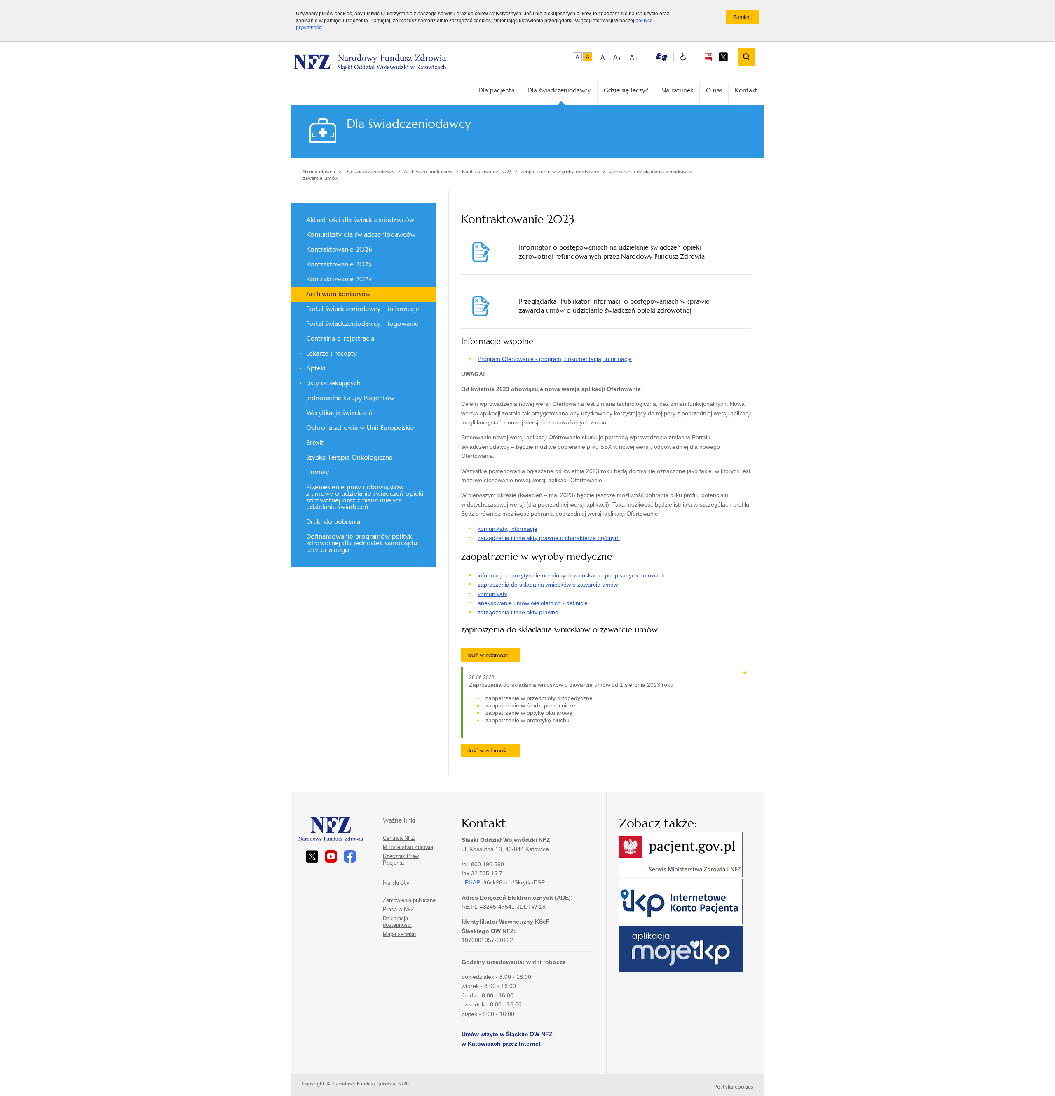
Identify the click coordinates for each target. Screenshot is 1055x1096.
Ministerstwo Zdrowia (408, 847)
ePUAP (471, 882)
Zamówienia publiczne (409, 900)
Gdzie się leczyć (626, 90)
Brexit (315, 442)
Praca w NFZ (398, 909)
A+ (617, 57)
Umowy (317, 472)
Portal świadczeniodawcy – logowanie (362, 323)
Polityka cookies (733, 1086)
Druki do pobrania (333, 521)
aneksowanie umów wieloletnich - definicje (533, 603)
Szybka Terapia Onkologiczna (349, 457)
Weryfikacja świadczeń (339, 412)
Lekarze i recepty (331, 353)
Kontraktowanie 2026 (339, 249)
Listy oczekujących (333, 383)
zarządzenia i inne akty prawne (518, 612)
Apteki (316, 368)
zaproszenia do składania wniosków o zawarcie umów (548, 584)
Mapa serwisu (399, 934)
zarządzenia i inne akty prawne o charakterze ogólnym (549, 538)
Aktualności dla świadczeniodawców (360, 219)
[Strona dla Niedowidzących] (683, 57)
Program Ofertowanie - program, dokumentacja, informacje (555, 359)
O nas (714, 90)
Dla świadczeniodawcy (559, 90)
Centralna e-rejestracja (340, 338)
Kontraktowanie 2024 (339, 279)
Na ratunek (677, 90)
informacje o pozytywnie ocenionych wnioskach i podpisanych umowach (571, 575)
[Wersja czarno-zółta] (587, 56)
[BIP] (708, 56)
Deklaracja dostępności (397, 921)
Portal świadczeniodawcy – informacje (363, 308)
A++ (636, 57)
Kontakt (746, 90)
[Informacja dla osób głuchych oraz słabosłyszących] (661, 56)
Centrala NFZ (399, 838)
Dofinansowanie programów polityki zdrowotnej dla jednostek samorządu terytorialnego (361, 543)
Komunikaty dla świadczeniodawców (360, 234)
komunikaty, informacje (507, 529)
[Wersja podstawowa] (577, 56)
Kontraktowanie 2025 (338, 264)
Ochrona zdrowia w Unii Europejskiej (361, 427)
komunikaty (492, 594)
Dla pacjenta (496, 90)
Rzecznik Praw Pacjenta (401, 859)
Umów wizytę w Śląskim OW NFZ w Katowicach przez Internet (507, 1039)
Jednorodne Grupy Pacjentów (350, 398)
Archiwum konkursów (338, 294)
